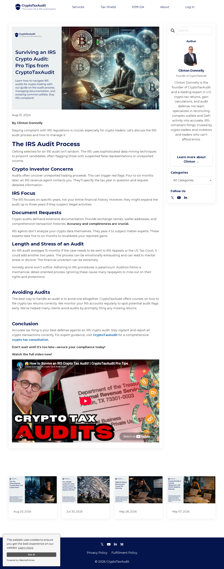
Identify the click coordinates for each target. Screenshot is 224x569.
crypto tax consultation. (30, 340)
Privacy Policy (97, 553)
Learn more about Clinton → (191, 159)
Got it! (31, 554)
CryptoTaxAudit (105, 335)
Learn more (25, 547)
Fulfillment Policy (124, 553)
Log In (189, 7)
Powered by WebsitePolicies (21, 560)
